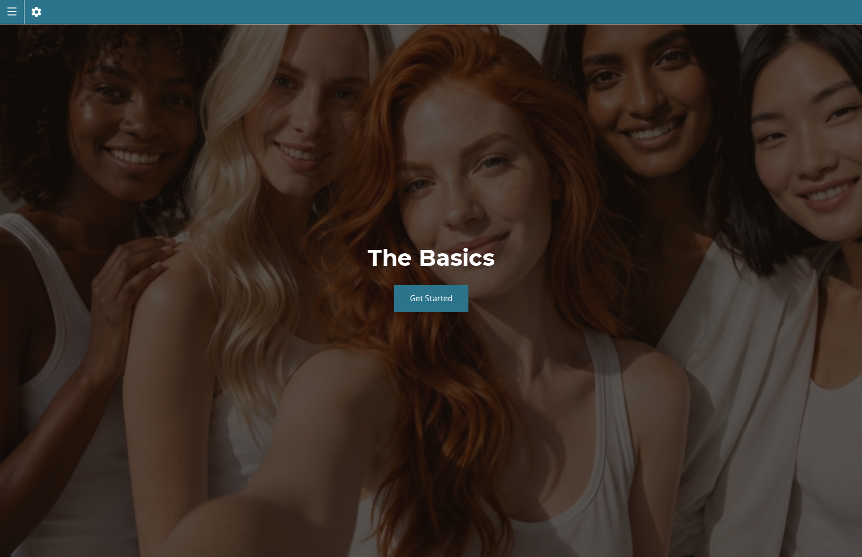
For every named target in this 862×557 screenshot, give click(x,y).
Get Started (431, 298)
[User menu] (36, 12)
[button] (12, 12)
